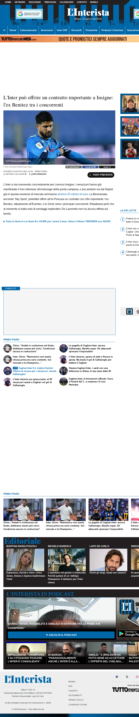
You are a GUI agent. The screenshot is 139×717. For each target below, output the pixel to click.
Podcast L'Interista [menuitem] (112, 30)
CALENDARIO (66, 2)
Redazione (35, 2)
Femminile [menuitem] (91, 30)
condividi (89, 167)
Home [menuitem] (13, 30)
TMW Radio (50, 2)
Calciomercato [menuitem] (28, 30)
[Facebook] (117, 677)
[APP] (130, 311)
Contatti (73, 691)
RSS (70, 686)
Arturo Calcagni (15, 174)
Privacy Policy (76, 700)
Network (20, 2)
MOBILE (94, 2)
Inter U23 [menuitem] (62, 30)
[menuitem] (4, 30)
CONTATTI (82, 2)
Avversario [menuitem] (47, 30)
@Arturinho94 (38, 174)
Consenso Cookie (77, 705)
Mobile (71, 682)
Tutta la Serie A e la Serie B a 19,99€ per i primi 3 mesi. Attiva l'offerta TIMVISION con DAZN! (58, 221)
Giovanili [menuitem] (76, 30)
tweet (106, 167)
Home (8, 2)
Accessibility (75, 695)
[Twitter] (127, 677)
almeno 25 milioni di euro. (73, 194)
